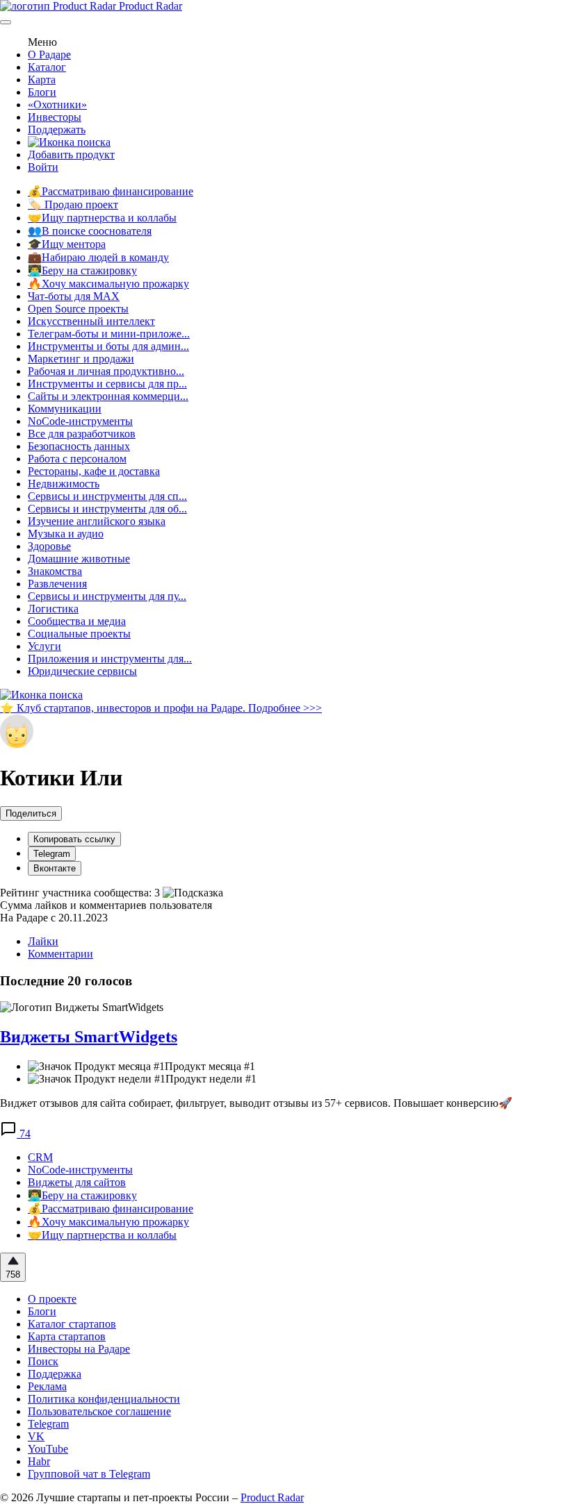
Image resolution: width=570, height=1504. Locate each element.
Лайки (43, 941)
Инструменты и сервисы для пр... (107, 384)
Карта (42, 79)
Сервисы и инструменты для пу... (107, 596)
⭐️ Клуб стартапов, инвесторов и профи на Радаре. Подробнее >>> (161, 708)
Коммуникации (64, 409)
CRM (40, 1157)
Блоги (42, 92)
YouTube (48, 1449)
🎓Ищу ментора (67, 244)
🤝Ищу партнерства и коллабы (102, 218)
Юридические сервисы (82, 671)
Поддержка (54, 1374)
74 (24, 1133)
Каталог (47, 67)
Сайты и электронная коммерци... (108, 396)
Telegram (51, 854)
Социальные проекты (79, 634)
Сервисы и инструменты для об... (107, 509)
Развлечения (57, 584)
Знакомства (55, 571)
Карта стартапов (67, 1336)
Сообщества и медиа (77, 621)
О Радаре (49, 54)
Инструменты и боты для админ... (108, 346)
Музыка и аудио (66, 534)
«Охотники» (57, 104)
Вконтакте (54, 868)
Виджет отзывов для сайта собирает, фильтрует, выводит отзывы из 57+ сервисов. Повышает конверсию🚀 (256, 1103)
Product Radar (149, 6)
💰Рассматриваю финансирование (110, 191)
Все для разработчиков (82, 434)
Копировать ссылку (74, 839)
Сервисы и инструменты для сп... (107, 496)
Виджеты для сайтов (77, 1182)
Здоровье (49, 546)
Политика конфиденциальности (104, 1399)
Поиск (43, 1361)
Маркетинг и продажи (81, 359)
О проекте (52, 1299)
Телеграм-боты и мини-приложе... (109, 334)
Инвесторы (54, 117)
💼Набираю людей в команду (98, 257)
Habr (39, 1461)
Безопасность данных (79, 446)
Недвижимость (63, 484)
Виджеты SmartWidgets (88, 1037)
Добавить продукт (71, 154)
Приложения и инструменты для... (110, 659)
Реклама (47, 1386)
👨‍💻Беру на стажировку (82, 270)
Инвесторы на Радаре (79, 1349)
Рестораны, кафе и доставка (94, 471)
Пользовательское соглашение (99, 1411)
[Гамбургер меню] (5, 22)
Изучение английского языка (96, 521)
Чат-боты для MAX (74, 296)
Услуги (44, 646)
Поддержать (57, 129)
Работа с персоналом (77, 459)
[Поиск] (69, 142)
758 (13, 1274)
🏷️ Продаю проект (73, 204)
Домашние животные (79, 559)
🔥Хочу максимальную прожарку (108, 284)
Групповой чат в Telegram (89, 1474)
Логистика (53, 609)
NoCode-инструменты (80, 421)
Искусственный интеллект (91, 321)
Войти (43, 167)
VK (36, 1436)
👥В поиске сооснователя (90, 231)
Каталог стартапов (72, 1324)
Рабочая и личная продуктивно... (106, 371)
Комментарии (60, 954)
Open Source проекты (78, 309)
